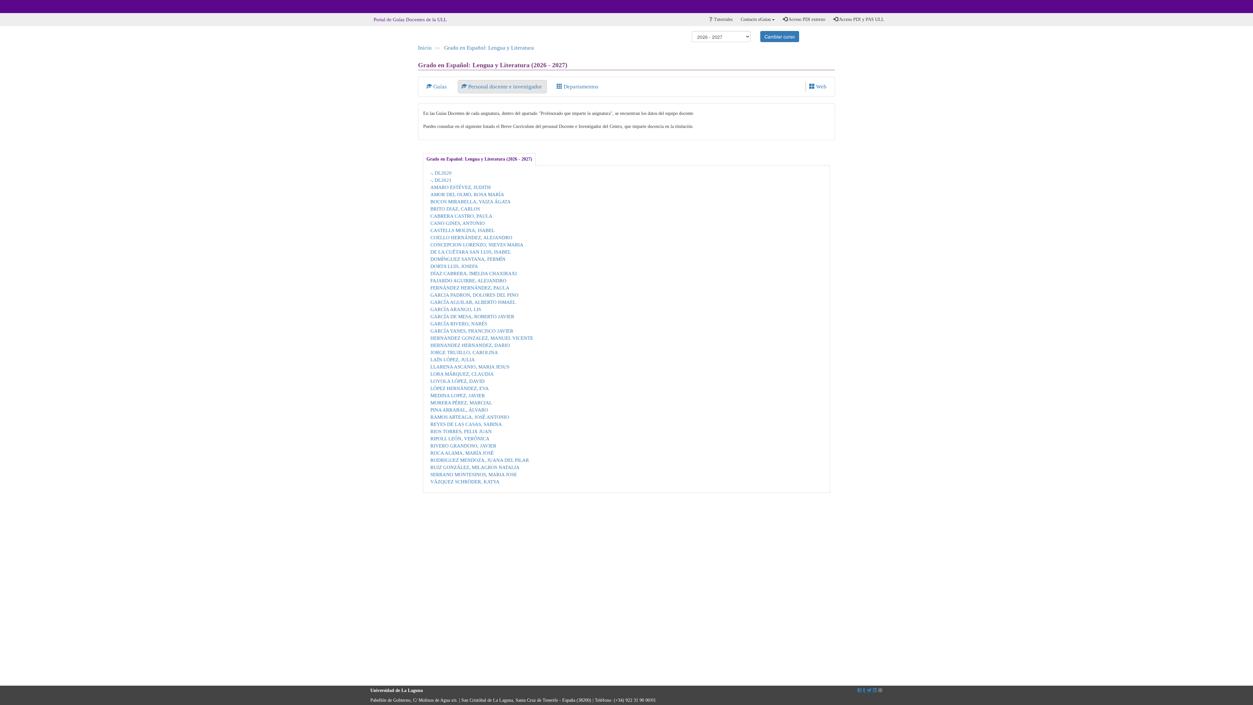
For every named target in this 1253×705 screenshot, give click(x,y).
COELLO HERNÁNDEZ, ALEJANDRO (471, 237)
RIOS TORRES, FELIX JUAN (461, 431)
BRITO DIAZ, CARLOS (455, 209)
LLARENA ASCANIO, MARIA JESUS (469, 366)
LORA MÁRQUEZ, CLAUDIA (462, 374)
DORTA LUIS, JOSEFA (454, 266)
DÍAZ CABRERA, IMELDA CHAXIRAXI (473, 273)
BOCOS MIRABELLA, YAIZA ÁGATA (470, 201)
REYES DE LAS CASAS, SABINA (466, 424)
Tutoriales (723, 19)
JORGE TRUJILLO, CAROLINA (464, 352)
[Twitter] (869, 690)
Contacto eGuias (756, 19)
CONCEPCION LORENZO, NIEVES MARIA (476, 244)
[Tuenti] (864, 690)
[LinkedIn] (875, 690)
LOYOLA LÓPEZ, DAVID (457, 381)
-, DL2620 (441, 173)
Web (821, 87)
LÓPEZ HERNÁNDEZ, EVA (459, 388)
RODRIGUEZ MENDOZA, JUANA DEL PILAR (479, 460)
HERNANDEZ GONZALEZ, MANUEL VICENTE (481, 338)
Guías (440, 87)
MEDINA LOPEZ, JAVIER (457, 395)
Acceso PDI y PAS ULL (861, 19)
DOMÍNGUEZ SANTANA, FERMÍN (467, 259)
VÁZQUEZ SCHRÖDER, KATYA (465, 481)
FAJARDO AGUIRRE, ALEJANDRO (468, 280)
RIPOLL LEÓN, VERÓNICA (459, 438)
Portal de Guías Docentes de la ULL (410, 19)
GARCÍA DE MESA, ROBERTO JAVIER (472, 316)
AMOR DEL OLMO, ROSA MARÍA (467, 194)
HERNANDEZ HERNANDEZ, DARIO (470, 345)
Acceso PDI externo (806, 19)
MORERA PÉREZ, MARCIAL (461, 402)
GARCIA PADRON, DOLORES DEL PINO (474, 295)
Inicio (425, 48)
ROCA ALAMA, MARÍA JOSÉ (462, 453)
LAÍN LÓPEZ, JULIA (452, 359)
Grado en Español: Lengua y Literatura (489, 48)
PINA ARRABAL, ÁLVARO (459, 410)
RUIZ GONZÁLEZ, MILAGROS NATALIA (474, 467)
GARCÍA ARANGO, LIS (455, 309)
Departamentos (580, 87)
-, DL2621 (441, 180)
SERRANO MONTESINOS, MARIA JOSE (473, 474)
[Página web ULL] (880, 690)
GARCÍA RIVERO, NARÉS (458, 323)
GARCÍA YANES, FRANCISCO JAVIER (471, 331)
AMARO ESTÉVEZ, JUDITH (460, 187)
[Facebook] (859, 690)
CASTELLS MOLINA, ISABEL (462, 230)
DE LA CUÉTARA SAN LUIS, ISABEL (470, 252)
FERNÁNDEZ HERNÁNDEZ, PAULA (469, 287)
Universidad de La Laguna (388, 6)
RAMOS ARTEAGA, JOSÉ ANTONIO (469, 417)
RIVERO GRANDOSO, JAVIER (463, 445)
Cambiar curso (780, 36)
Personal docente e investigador (505, 87)
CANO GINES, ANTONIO (457, 223)
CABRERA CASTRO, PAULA (461, 216)
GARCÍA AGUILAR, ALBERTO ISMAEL (473, 302)
